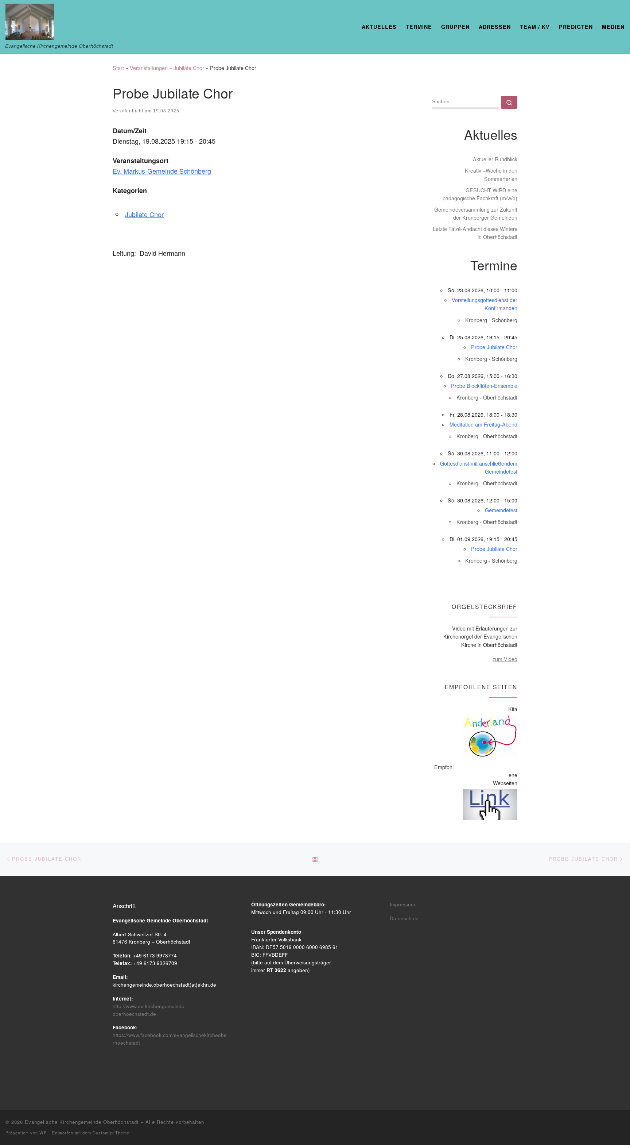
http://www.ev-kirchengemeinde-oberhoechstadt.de (149, 1010)
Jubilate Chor (189, 68)
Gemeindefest (501, 510)
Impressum (402, 904)
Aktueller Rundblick (495, 159)
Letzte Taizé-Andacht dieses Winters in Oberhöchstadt (475, 232)
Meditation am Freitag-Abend (483, 424)
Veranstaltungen (149, 68)
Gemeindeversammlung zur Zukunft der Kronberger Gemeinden (475, 213)
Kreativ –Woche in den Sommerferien (491, 174)
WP (43, 1133)
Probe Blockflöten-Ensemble (484, 385)
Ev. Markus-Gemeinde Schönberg (162, 171)
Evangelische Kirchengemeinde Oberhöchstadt (82, 1121)
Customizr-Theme (111, 1133)
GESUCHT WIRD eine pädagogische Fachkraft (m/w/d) (480, 194)
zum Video (505, 659)
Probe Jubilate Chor (494, 347)
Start (118, 68)
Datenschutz (404, 918)
